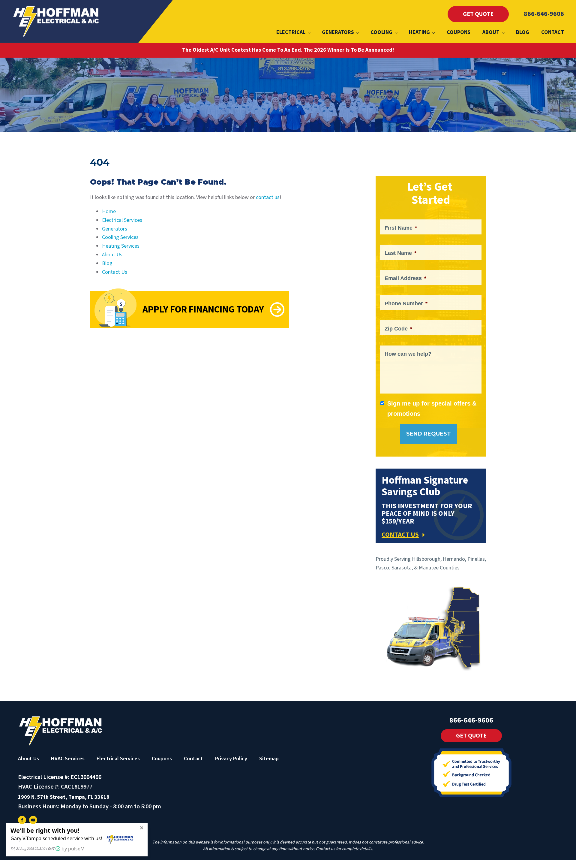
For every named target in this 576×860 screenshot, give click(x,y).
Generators (338, 32)
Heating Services (121, 246)
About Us (112, 254)
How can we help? (408, 354)
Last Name (400, 253)
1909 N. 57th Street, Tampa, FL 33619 (64, 797)
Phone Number (406, 303)
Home (109, 211)
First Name (401, 228)
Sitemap (269, 758)
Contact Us (114, 272)
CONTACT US (400, 534)
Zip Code (398, 329)
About (491, 32)
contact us (268, 197)
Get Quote (478, 14)
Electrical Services (122, 220)
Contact (552, 32)
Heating (419, 32)
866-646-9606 (544, 14)
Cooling (381, 32)
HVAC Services (68, 758)
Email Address (405, 278)
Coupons (458, 32)
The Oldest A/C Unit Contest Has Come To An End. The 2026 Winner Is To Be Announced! (288, 50)
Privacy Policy (231, 758)
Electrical (290, 32)
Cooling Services (120, 237)
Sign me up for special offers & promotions (431, 408)
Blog (522, 32)
